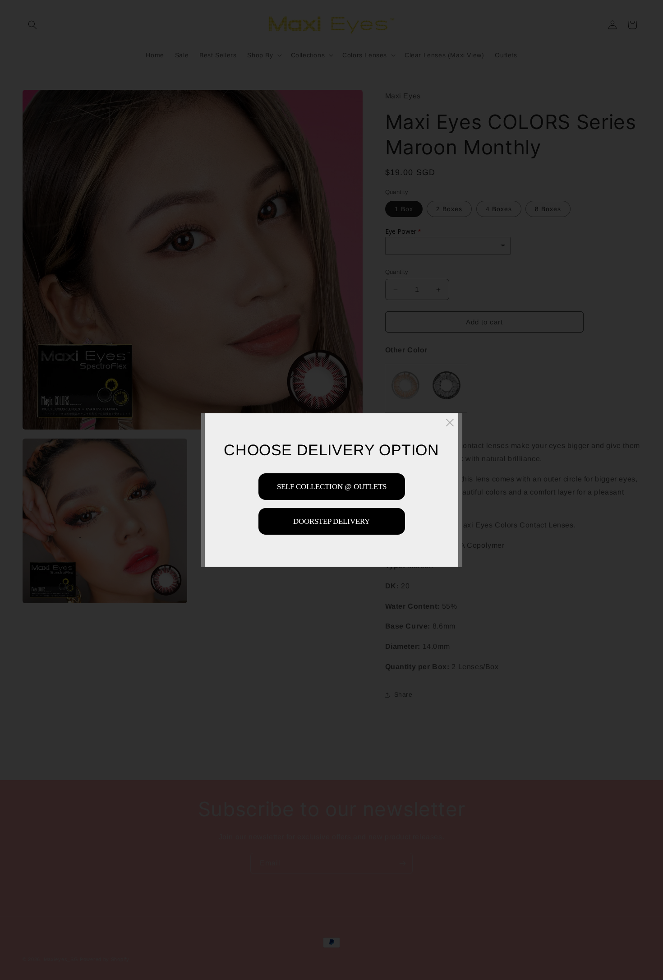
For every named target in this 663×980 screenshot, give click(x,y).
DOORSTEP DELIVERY (331, 521)
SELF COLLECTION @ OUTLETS (332, 486)
